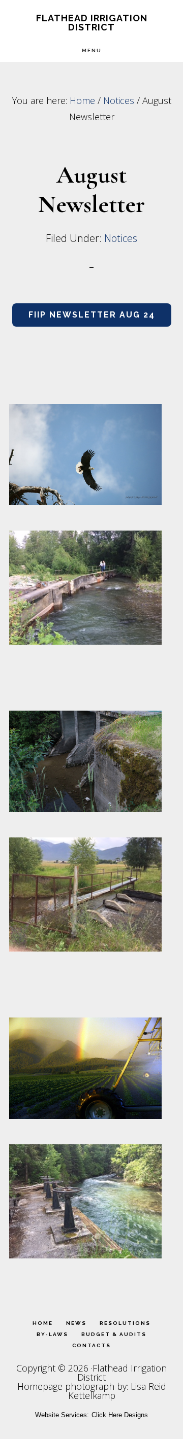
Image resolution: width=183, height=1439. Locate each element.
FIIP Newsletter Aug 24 (91, 315)
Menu (92, 50)
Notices (120, 238)
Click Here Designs (120, 1415)
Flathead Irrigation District (91, 22)
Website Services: (62, 1415)
